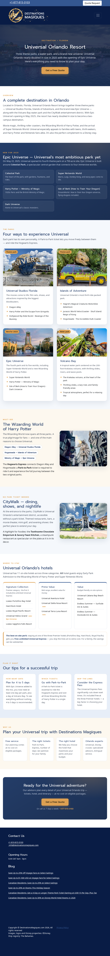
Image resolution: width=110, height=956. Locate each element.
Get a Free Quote (55, 70)
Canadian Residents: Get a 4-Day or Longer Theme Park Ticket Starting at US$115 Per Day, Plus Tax (52, 893)
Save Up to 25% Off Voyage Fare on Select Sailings (30, 873)
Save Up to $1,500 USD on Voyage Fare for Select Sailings (33, 878)
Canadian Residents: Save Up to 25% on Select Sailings (33, 883)
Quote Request (92, 3)
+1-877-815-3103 (20, 2)
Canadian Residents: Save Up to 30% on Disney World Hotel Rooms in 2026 (41, 898)
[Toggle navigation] (98, 15)
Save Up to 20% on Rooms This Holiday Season (29, 888)
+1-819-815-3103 (15, 842)
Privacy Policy (63, 927)
